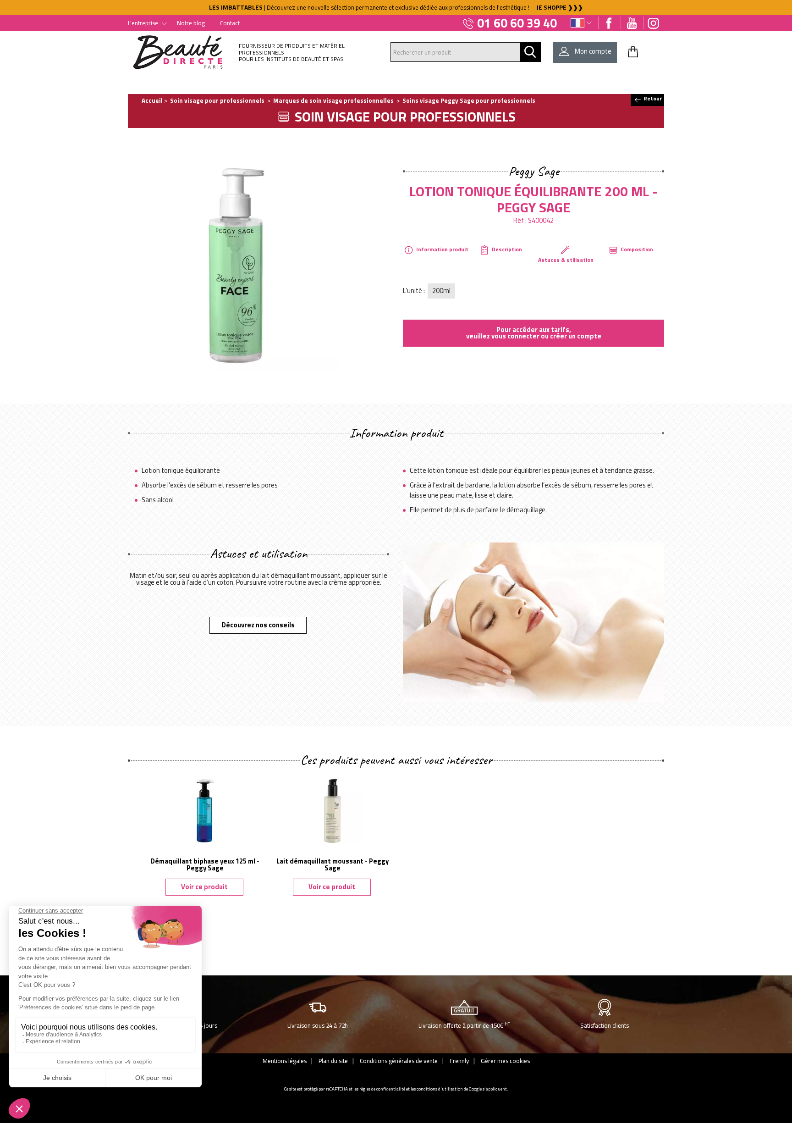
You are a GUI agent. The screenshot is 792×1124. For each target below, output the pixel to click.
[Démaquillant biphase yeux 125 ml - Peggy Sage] (205, 810)
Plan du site (333, 1060)
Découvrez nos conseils (258, 625)
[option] (396, 7)
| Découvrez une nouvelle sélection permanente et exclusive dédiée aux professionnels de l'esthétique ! (396, 7)
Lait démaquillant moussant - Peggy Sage (332, 864)
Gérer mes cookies (505, 1060)
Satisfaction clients (604, 1025)
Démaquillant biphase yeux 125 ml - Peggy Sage (204, 864)
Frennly (459, 1060)
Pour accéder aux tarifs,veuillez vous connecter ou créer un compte (533, 333)
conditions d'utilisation (440, 1088)
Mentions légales (285, 1060)
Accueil (152, 100)
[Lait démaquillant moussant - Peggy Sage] (332, 810)
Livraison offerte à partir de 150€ (464, 1025)
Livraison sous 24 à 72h (317, 1025)
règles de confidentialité (382, 1088)
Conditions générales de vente (399, 1060)
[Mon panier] (633, 51)
